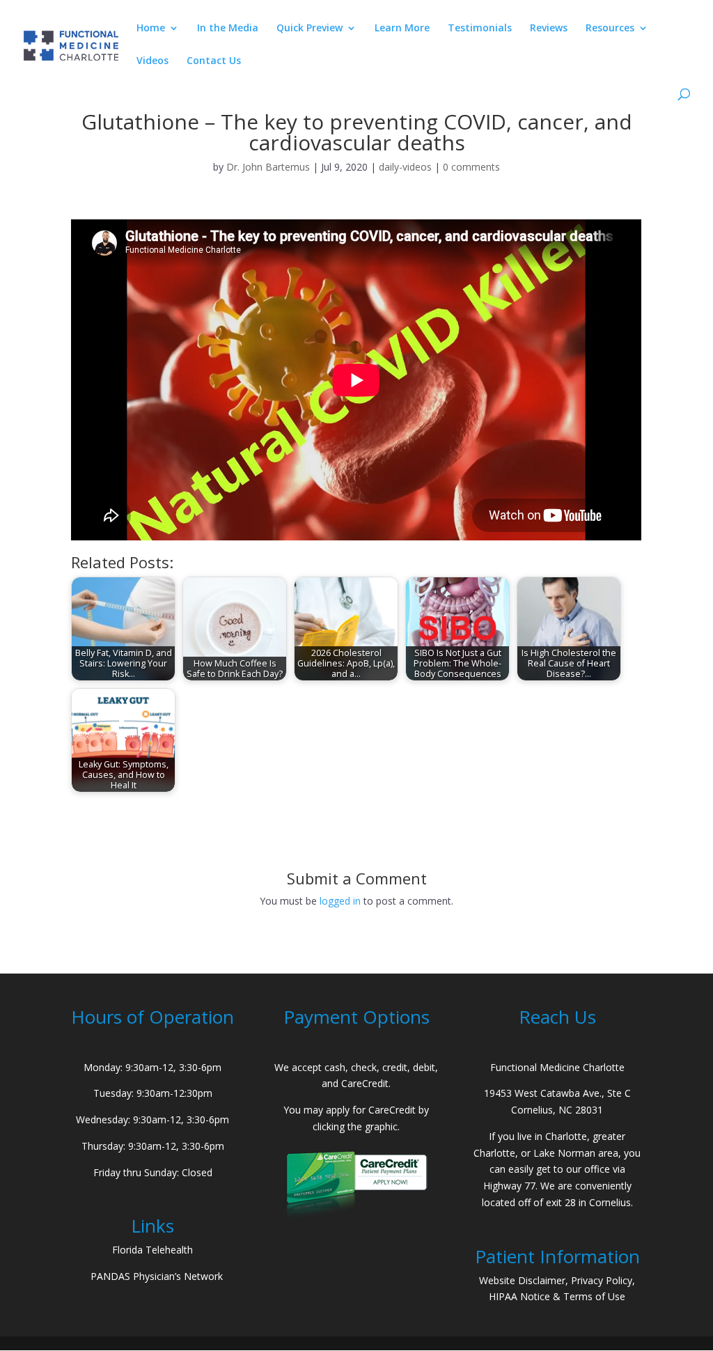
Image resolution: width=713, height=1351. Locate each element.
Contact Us (214, 61)
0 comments (471, 166)
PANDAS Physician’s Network (157, 1276)
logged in (340, 900)
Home (150, 28)
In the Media (227, 28)
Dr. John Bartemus (268, 166)
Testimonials (480, 28)
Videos (152, 61)
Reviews (548, 28)
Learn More (402, 28)
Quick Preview (309, 28)
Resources (610, 28)
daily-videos (405, 166)
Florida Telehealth (152, 1249)
